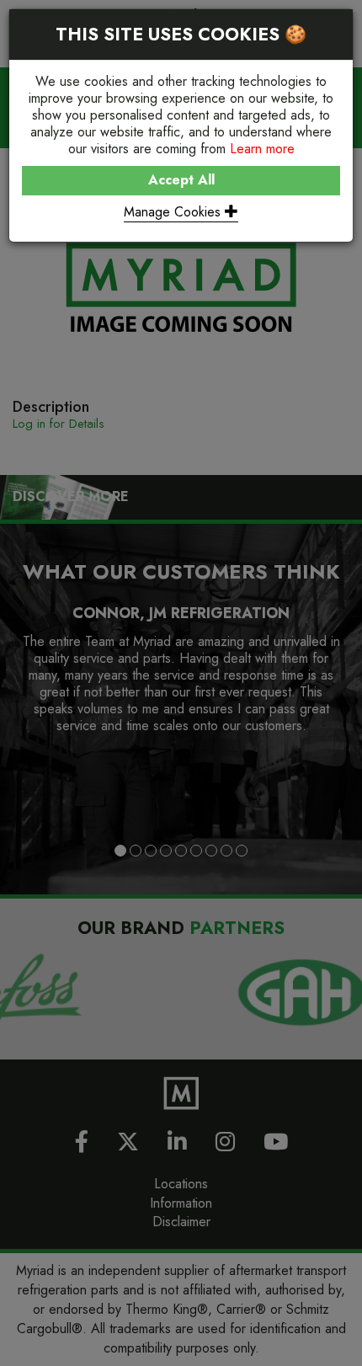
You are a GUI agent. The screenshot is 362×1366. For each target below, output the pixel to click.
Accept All (181, 179)
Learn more (262, 148)
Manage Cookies (174, 211)
